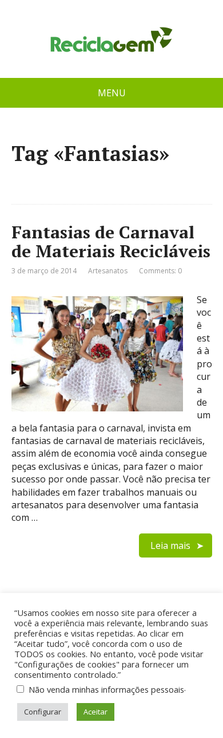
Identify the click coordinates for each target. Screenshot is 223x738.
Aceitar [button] (95, 711)
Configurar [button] (42, 711)
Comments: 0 (160, 271)
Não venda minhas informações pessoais (106, 689)
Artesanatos (108, 271)
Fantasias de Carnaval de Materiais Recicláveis (110, 241)
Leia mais (170, 545)
